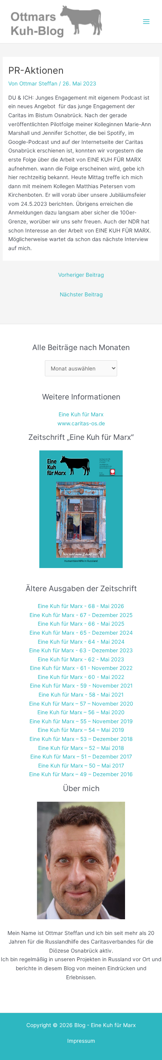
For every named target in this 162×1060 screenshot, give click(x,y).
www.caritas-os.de (81, 423)
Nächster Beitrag (81, 294)
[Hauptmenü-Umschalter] (146, 22)
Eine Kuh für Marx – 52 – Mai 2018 (81, 748)
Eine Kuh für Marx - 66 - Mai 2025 (81, 624)
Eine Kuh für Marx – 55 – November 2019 (81, 721)
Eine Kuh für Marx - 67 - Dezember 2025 (81, 615)
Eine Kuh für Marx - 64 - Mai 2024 (81, 642)
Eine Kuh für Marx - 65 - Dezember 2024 (81, 633)
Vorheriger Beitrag (81, 275)
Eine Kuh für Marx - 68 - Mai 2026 (81, 606)
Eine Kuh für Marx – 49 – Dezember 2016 (81, 774)
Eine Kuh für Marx (81, 414)
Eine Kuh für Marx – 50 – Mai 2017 (81, 765)
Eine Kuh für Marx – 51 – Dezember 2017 (81, 756)
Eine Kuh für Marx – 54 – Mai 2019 (81, 730)
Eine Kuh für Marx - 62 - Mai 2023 (81, 659)
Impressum (81, 1041)
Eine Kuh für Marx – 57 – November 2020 (81, 704)
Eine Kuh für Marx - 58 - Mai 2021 (81, 695)
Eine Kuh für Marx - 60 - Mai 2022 (81, 677)
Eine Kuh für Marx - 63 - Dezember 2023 (81, 650)
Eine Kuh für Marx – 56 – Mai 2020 (81, 712)
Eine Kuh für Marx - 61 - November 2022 (81, 668)
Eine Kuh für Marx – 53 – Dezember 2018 (81, 739)
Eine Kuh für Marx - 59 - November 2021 (81, 685)
